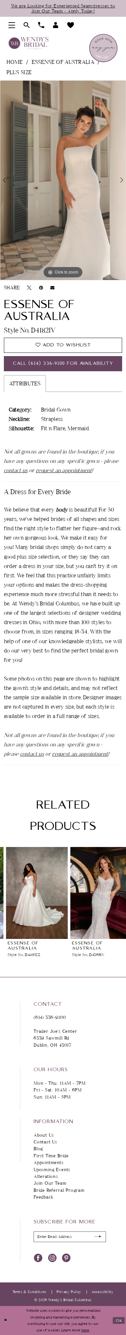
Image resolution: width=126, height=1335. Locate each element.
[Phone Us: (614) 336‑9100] (41, 25)
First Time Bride (51, 1155)
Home (14, 61)
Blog (38, 1148)
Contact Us (45, 1142)
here (85, 1330)
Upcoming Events (52, 1169)
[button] (11, 25)
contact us (16, 470)
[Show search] (26, 25)
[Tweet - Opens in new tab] (29, 287)
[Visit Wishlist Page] (70, 25)
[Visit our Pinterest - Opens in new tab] (66, 1257)
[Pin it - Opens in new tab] (41, 287)
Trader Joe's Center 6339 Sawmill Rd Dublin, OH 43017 (55, 1038)
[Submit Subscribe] (98, 1237)
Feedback (44, 1197)
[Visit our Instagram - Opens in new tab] (52, 1257)
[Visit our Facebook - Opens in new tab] (38, 1257)
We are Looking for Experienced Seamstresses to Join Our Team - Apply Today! (63, 8)
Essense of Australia (63, 61)
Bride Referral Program (59, 1190)
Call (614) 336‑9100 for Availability (63, 363)
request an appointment (64, 470)
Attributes (25, 383)
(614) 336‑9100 (50, 1017)
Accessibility (102, 1291)
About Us (44, 1135)
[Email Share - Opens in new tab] (52, 287)
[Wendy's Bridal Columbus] (28, 43)
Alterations (46, 1176)
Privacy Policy (69, 1291)
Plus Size (19, 72)
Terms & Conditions (30, 1291)
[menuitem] (11, 25)
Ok (119, 1320)
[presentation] (31, 893)
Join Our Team (50, 1183)
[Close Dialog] (5, 1320)
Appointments (49, 1162)
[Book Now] (103, 48)
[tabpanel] (63, 180)
